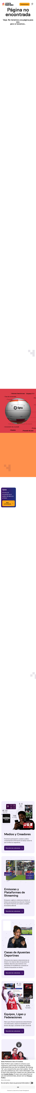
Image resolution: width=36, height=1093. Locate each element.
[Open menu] (32, 4)
